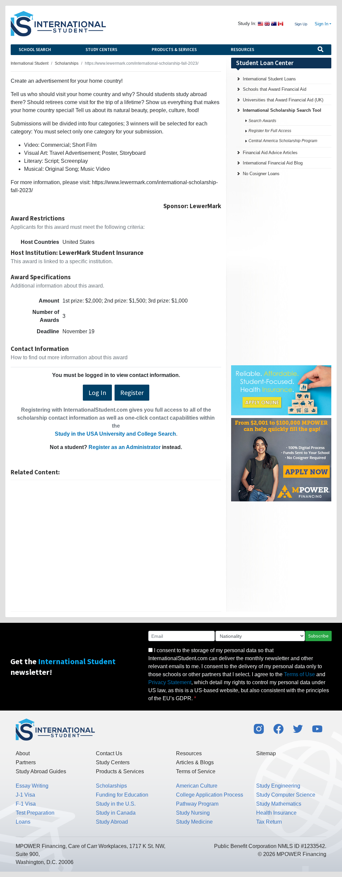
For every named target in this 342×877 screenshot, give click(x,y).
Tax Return (269, 822)
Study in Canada (116, 813)
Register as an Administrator (125, 447)
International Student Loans (269, 78)
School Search (35, 49)
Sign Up (301, 24)
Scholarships (111, 786)
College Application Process (209, 795)
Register (132, 392)
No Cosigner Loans (261, 173)
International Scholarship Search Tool (282, 110)
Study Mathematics (278, 804)
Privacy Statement (169, 682)
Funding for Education (122, 795)
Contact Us (109, 753)
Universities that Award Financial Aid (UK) (283, 99)
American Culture (196, 786)
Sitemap (266, 753)
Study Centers (101, 49)
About (23, 753)
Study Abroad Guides (41, 771)
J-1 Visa (25, 795)
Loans (23, 822)
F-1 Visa (26, 804)
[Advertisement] (116, 546)
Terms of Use (299, 674)
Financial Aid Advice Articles (270, 152)
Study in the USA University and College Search (115, 434)
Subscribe (318, 636)
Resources (242, 49)
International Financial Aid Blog (273, 162)
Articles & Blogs (195, 762)
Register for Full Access (269, 130)
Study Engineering (278, 786)
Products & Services (174, 49)
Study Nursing (193, 813)
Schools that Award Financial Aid (274, 89)
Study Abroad (112, 822)
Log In (97, 392)
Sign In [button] (321, 24)
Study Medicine (194, 822)
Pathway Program (197, 804)
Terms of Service (195, 771)
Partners (26, 762)
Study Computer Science (285, 795)
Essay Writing (32, 786)
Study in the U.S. (116, 804)
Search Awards (262, 120)
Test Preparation (35, 813)
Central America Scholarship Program (282, 140)
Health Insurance (276, 813)
